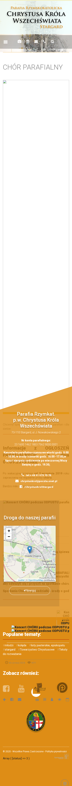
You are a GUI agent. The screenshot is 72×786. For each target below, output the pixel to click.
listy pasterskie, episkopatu (48, 645)
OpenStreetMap (35, 579)
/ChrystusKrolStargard (38, 486)
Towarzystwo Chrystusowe (37, 649)
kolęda (22, 645)
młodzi (9, 645)
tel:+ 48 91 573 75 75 (38, 475)
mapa (31, 554)
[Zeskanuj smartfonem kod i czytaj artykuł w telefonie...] (43, 699)
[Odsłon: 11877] (57, 699)
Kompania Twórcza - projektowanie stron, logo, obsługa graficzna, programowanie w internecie (61, 756)
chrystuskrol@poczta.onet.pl (38, 481)
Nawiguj (31, 590)
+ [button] (9, 530)
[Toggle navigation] (5, 42)
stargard (10, 649)
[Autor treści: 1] (50, 699)
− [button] (9, 536)
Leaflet (21, 579)
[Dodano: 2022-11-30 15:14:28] (65, 699)
